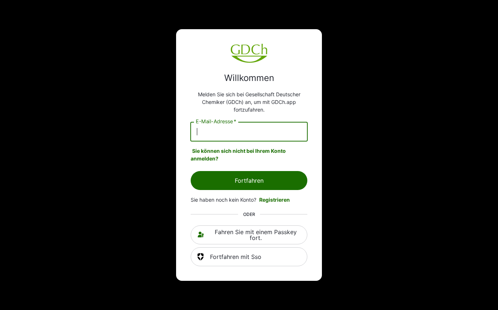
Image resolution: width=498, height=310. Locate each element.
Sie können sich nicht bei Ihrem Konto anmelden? (238, 155)
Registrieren (274, 200)
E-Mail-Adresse (216, 121)
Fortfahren (249, 180)
